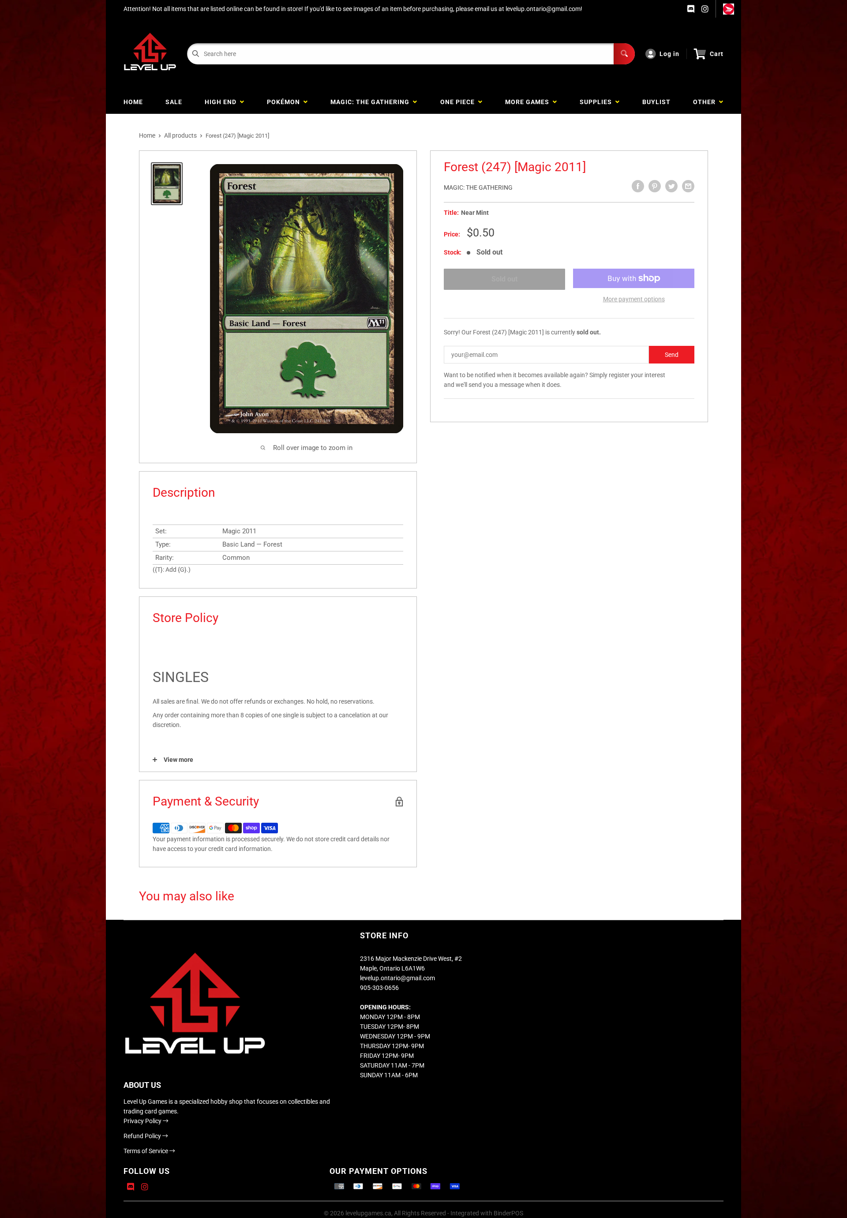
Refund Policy (143, 1135)
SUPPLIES (597, 101)
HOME (133, 101)
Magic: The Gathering (478, 187)
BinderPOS (508, 1213)
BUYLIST (656, 101)
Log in (669, 53)
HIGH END (222, 101)
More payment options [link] (634, 299)
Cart (716, 53)
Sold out (504, 279)
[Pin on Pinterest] (654, 186)
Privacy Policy (143, 1120)
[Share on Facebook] (638, 186)
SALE (173, 101)
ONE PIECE (459, 101)
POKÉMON (285, 101)
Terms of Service (146, 1150)
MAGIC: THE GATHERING (371, 101)
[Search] (624, 53)
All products (180, 135)
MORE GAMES (529, 101)
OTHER (706, 101)
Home (147, 135)
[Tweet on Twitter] (671, 186)
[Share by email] (688, 186)
